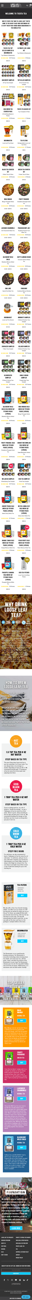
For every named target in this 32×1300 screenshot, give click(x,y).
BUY (22, 895)
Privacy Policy (19, 1258)
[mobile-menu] (3, 5)
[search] (27, 5)
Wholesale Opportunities (22, 1240)
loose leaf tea (20, 707)
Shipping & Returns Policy (22, 1252)
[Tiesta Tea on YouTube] (16, 1280)
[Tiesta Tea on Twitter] (8, 1280)
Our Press (3, 1246)
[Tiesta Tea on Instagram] (12, 1280)
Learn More (16, 1228)
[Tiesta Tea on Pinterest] (20, 1280)
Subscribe (16, 1273)
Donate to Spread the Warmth (23, 1237)
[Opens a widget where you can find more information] (25, 1297)
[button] (16, 1298)
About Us (3, 1243)
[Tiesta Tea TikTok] (27, 1280)
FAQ (17, 1249)
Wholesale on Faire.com (22, 1243)
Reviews (3, 1249)
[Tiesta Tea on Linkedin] (24, 1280)
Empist (20, 1293)
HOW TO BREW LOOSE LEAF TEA (16, 684)
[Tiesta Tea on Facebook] (4, 1280)
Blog (2, 1252)
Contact (18, 1255)
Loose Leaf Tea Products (7, 1237)
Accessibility (24, 1291)
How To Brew (4, 1255)
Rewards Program (5, 1240)
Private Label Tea (20, 1246)
